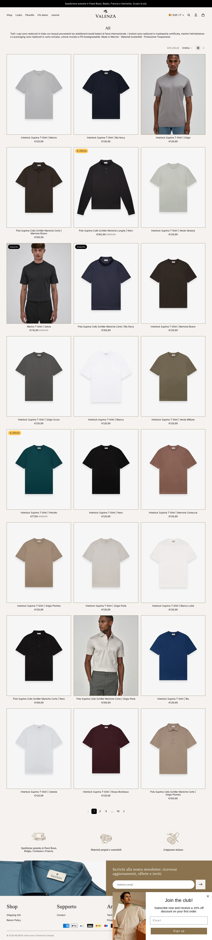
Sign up (179, 931)
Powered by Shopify (44, 935)
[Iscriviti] (200, 884)
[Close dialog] (207, 896)
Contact (61, 915)
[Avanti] (124, 811)
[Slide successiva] (66, 94)
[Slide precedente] (12, 94)
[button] (187, 48)
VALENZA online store (24, 935)
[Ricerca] (188, 15)
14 (118, 811)
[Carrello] (203, 15)
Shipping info (14, 915)
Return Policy (14, 920)
